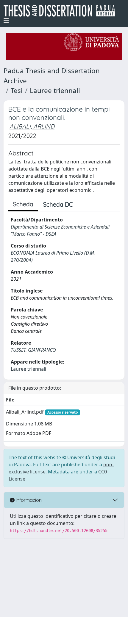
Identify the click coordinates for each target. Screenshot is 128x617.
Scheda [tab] (23, 204)
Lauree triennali (55, 90)
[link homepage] (62, 11)
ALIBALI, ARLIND (32, 126)
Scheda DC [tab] (58, 204)
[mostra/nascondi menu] (6, 21)
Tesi (17, 90)
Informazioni (29, 500)
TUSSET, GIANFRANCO (33, 350)
